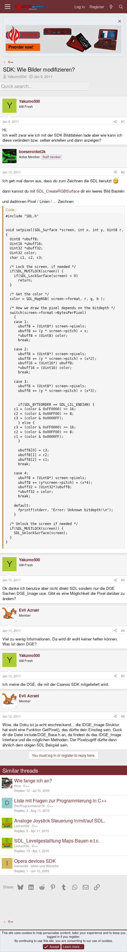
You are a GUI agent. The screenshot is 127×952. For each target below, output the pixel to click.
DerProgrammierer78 (29, 806)
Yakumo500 (17, 76)
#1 (123, 121)
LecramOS (21, 826)
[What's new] (111, 6)
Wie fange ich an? (33, 780)
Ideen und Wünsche (45, 866)
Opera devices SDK (35, 860)
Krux (17, 786)
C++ (26, 786)
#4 (123, 630)
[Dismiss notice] (118, 22)
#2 (123, 172)
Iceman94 (21, 866)
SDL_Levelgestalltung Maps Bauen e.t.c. (57, 840)
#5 (123, 676)
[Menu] (7, 6)
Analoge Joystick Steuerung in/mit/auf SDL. (59, 820)
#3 (123, 580)
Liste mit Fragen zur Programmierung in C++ (60, 800)
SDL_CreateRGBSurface (57, 191)
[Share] (115, 122)
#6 (123, 716)
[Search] (121, 6)
